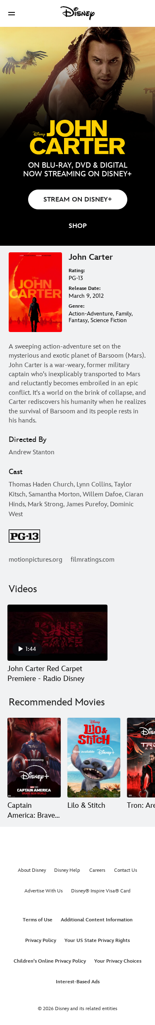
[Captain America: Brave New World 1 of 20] (34, 757)
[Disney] (77, 13)
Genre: (76, 306)
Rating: (77, 271)
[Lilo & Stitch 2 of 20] (94, 757)
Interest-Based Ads (78, 982)
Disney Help (67, 870)
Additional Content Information (97, 920)
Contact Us (125, 870)
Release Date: (84, 288)
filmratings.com (92, 560)
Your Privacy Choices (117, 961)
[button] (11, 13)
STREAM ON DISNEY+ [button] (77, 200)
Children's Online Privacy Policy (50, 961)
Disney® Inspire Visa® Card (101, 891)
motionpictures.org (35, 560)
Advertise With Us (43, 891)
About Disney (32, 870)
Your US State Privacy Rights (97, 940)
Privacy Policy (40, 940)
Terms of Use (37, 920)
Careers (97, 870)
